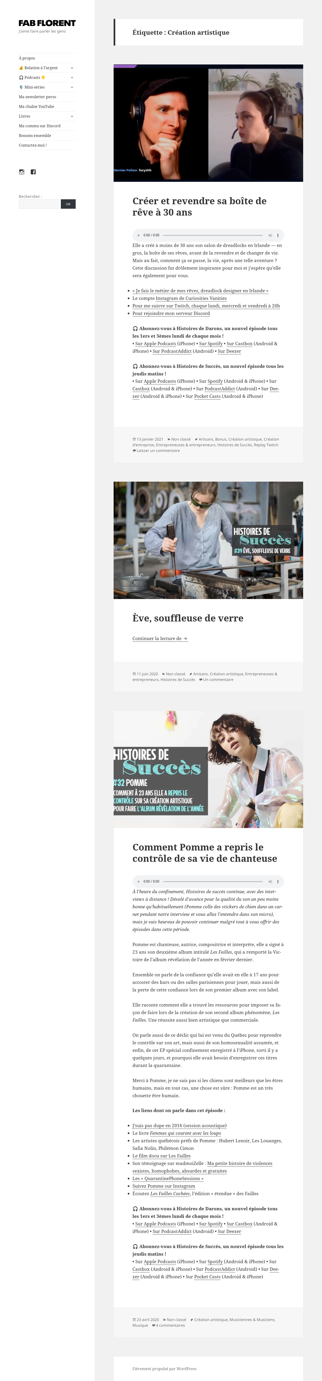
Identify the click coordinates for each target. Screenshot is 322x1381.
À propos (27, 58)
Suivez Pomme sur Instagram (163, 1186)
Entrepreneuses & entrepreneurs (185, 444)
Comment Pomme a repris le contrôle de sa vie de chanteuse (204, 852)
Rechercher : (30, 196)
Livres (24, 116)
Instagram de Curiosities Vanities (191, 298)
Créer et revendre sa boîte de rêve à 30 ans (199, 206)
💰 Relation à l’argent (38, 67)
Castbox (141, 389)
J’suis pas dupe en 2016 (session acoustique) (179, 1125)
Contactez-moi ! (33, 145)
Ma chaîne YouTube (36, 106)
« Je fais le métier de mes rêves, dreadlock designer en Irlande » (200, 291)
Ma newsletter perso (37, 96)
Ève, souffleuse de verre (188, 618)
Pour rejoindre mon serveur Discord (171, 313)
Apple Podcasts (160, 381)
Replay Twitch (266, 444)
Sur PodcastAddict (172, 351)
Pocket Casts (207, 396)
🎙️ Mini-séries (32, 87)
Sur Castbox (239, 343)
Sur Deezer (229, 351)
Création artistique (245, 439)
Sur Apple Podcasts (155, 343)
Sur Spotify (211, 343)
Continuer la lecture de (160, 638)
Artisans (206, 439)
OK (68, 204)
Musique (140, 1325)
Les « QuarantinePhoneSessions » (168, 1178)
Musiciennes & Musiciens (252, 1319)
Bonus (221, 439)
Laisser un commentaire (158, 450)
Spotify (215, 381)
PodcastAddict (220, 389)
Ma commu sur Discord (40, 125)
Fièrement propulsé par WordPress (164, 1368)
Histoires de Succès (234, 444)
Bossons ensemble (35, 135)
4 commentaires (170, 1325)
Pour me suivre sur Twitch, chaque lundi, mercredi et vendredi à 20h (206, 306)
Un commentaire (218, 679)
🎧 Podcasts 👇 (32, 77)
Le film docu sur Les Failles (161, 1156)
